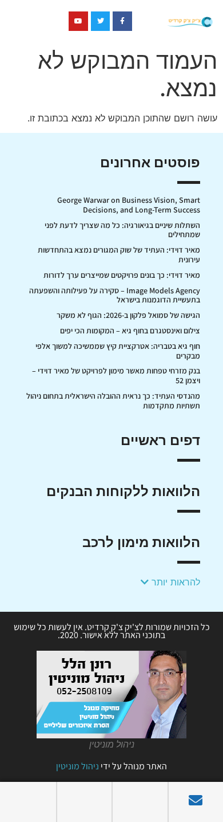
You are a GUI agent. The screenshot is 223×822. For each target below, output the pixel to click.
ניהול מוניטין (77, 766)
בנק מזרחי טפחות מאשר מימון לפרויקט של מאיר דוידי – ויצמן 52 (116, 375)
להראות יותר (174, 582)
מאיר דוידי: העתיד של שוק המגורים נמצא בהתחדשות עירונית (119, 255)
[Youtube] (78, 21)
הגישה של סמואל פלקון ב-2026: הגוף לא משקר (128, 315)
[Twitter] (100, 21)
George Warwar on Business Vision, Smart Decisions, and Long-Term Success (128, 205)
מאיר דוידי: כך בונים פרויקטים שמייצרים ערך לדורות (121, 275)
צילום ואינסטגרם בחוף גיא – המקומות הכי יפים (130, 330)
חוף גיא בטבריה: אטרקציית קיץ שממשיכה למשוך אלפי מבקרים (117, 351)
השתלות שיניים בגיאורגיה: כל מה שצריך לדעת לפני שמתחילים (122, 230)
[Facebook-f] (122, 21)
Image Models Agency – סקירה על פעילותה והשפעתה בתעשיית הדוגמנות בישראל (114, 295)
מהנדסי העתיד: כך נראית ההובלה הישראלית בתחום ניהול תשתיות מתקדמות (113, 401)
